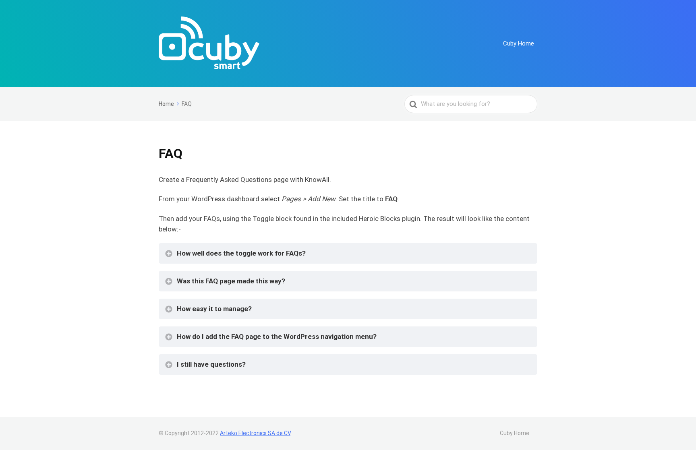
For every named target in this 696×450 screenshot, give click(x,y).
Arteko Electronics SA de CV (255, 433)
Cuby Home (518, 43)
